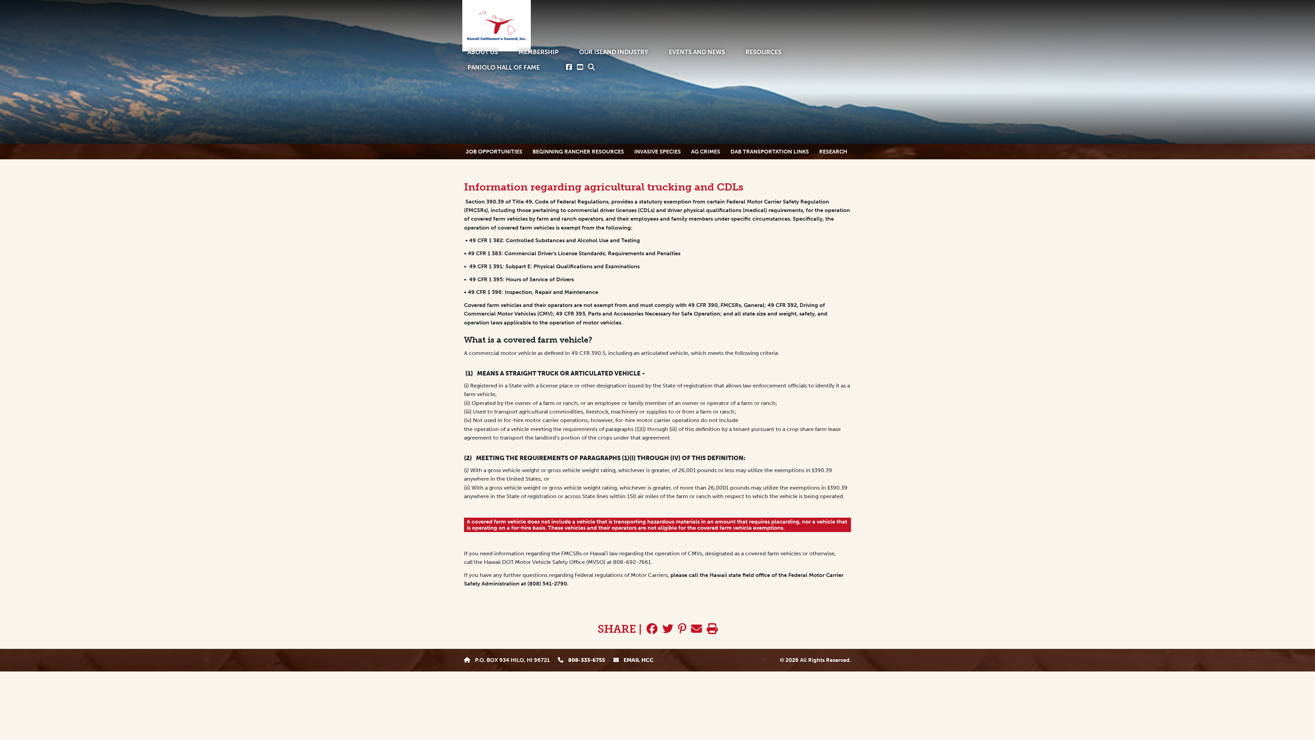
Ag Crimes (705, 151)
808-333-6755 (586, 660)
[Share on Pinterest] (682, 629)
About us (482, 52)
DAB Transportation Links (769, 151)
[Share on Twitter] (667, 629)
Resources (763, 52)
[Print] (712, 629)
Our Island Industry (613, 52)
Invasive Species (657, 151)
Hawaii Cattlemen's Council (496, 25)
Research (833, 151)
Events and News (697, 52)
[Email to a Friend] (696, 629)
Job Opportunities (494, 151)
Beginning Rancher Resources (578, 151)
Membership (538, 52)
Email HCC (638, 660)
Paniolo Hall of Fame (503, 67)
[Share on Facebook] (652, 629)
